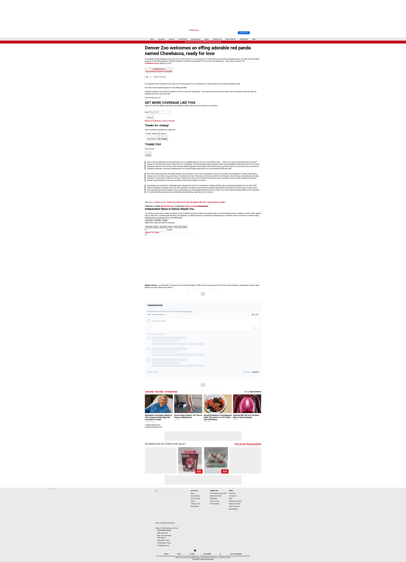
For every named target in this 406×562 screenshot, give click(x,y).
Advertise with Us (216, 496)
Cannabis (161, 39)
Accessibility (207, 554)
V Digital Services (163, 545)
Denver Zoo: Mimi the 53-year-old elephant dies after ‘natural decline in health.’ (196, 202)
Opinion (171, 39)
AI (220, 554)
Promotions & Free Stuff (218, 493)
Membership (233, 509)
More (254, 39)
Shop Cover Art (234, 506)
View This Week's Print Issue (165, 523)
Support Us (243, 33)
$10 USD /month (152, 227)
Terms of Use (214, 501)
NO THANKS (162, 139)
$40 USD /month (180, 227)
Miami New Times (163, 540)
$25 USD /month (166, 227)
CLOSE (148, 155)
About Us (232, 493)
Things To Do (217, 39)
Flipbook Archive (234, 504)
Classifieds (213, 498)
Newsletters (244, 39)
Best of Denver (231, 39)
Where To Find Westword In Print (166, 528)
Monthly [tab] (158, 220)
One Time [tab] (149, 220)
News (152, 39)
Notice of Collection (153, 121)
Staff (231, 498)
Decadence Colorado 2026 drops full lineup (203, 42)
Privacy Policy (214, 504)
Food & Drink (182, 39)
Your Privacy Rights (236, 554)
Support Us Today (152, 232)
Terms (164, 121)
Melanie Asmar (153, 63)
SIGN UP (150, 118)
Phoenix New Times (164, 543)
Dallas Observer (162, 533)
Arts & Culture (195, 39)
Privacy (172, 121)
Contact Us (233, 496)
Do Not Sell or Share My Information (203, 559)
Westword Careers (235, 501)
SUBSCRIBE (151, 139)
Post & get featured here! (248, 444)
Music (207, 39)
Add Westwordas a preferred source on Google (159, 70)
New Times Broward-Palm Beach (164, 537)
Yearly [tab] (165, 220)
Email (147, 112)
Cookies (192, 554)
